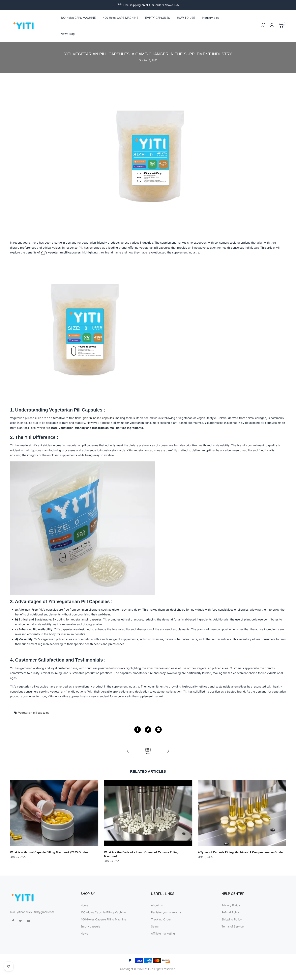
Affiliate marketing (163, 933)
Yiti (43, 252)
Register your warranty (166, 912)
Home (84, 905)
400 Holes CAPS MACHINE (120, 17)
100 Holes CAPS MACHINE (78, 17)
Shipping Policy (231, 919)
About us (157, 905)
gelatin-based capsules (98, 418)
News (84, 933)
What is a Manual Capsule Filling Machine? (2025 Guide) (49, 852)
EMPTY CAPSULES (157, 17)
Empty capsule (90, 926)
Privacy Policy (230, 905)
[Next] (282, 822)
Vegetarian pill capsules (33, 712)
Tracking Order (161, 919)
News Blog (68, 33)
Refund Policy (230, 912)
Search (155, 926)
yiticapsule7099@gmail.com (35, 912)
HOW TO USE (186, 17)
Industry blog (210, 17)
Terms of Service (232, 926)
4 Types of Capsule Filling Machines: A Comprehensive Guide (240, 852)
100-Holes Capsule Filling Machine (103, 912)
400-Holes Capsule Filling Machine (103, 919)
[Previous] (14, 822)
